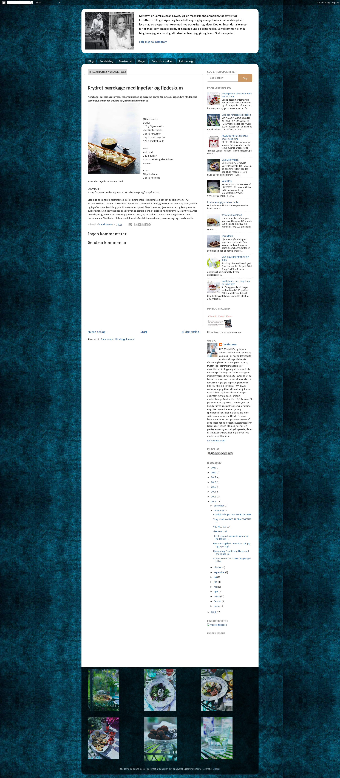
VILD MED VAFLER (230, 160)
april (216, 592)
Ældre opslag (190, 332)
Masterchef (125, 61)
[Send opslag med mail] (129, 224)
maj (216, 587)
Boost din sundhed (162, 61)
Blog (91, 61)
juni (216, 582)
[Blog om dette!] (139, 224)
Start (143, 332)
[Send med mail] (136, 224)
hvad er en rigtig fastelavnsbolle (223, 202)
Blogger (216, 769)
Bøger (141, 61)
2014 (214, 492)
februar (218, 601)
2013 (214, 497)
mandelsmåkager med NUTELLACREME (232, 515)
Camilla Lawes (230, 344)
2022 (214, 468)
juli (215, 577)
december (219, 506)
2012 (214, 501)
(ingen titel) (227, 236)
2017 (214, 477)
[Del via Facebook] (146, 224)
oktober (218, 567)
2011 (214, 612)
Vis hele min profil (216, 441)
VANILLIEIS (226, 181)
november (219, 510)
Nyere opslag (97, 332)
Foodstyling (106, 61)
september (219, 572)
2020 (214, 472)
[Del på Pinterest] (149, 224)
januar (217, 606)
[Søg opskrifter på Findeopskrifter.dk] (217, 625)
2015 (214, 487)
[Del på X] (143, 224)
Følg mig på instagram (153, 41)
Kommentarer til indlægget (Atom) (117, 339)
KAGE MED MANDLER (232, 215)
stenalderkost (220, 531)
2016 (214, 482)
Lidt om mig (186, 61)
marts (217, 596)
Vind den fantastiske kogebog (236, 115)
